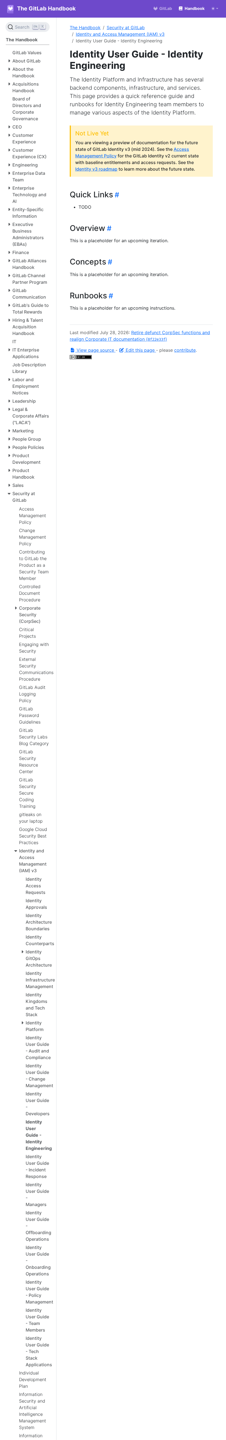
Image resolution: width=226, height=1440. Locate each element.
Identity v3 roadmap (96, 169)
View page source (95, 350)
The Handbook (85, 27)
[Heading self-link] (116, 194)
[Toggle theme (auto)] (214, 8)
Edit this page (140, 350)
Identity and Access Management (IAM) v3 (120, 34)
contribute (185, 350)
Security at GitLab (126, 27)
